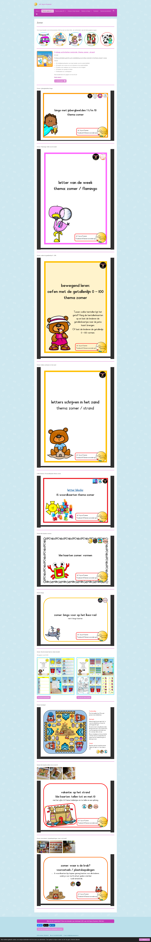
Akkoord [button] (144, 939)
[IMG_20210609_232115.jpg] (69, 846)
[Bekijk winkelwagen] (36, 14)
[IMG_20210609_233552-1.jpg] (43, 773)
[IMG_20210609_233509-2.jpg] (69, 773)
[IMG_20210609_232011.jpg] (43, 846)
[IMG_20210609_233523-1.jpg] (56, 773)
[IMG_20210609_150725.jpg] (56, 846)
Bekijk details (57, 77)
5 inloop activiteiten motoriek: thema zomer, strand (74, 52)
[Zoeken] (113, 11)
